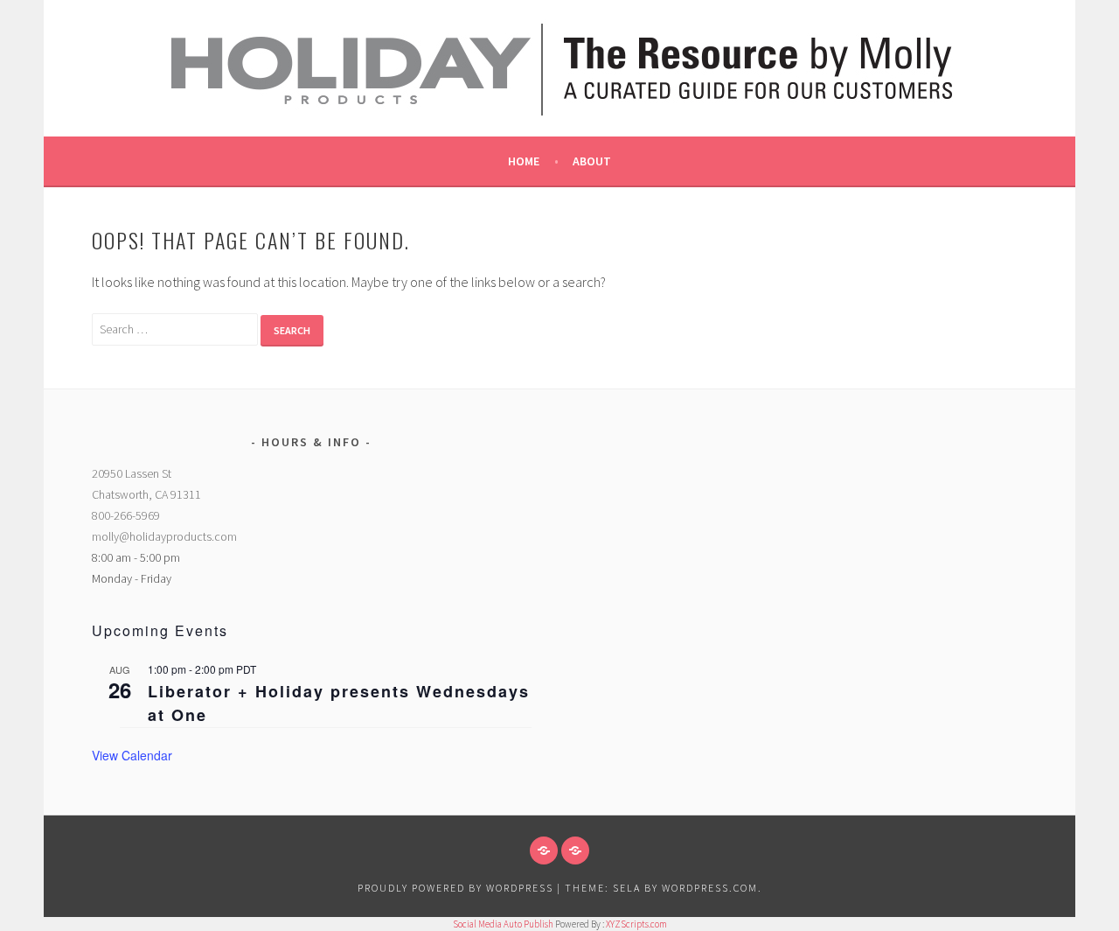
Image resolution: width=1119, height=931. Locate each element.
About (592, 161)
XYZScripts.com (636, 924)
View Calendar (132, 755)
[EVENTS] (575, 850)
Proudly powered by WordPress (455, 887)
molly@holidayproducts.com (164, 536)
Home (523, 161)
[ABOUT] (544, 850)
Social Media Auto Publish (503, 924)
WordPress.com (710, 887)
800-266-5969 (126, 515)
